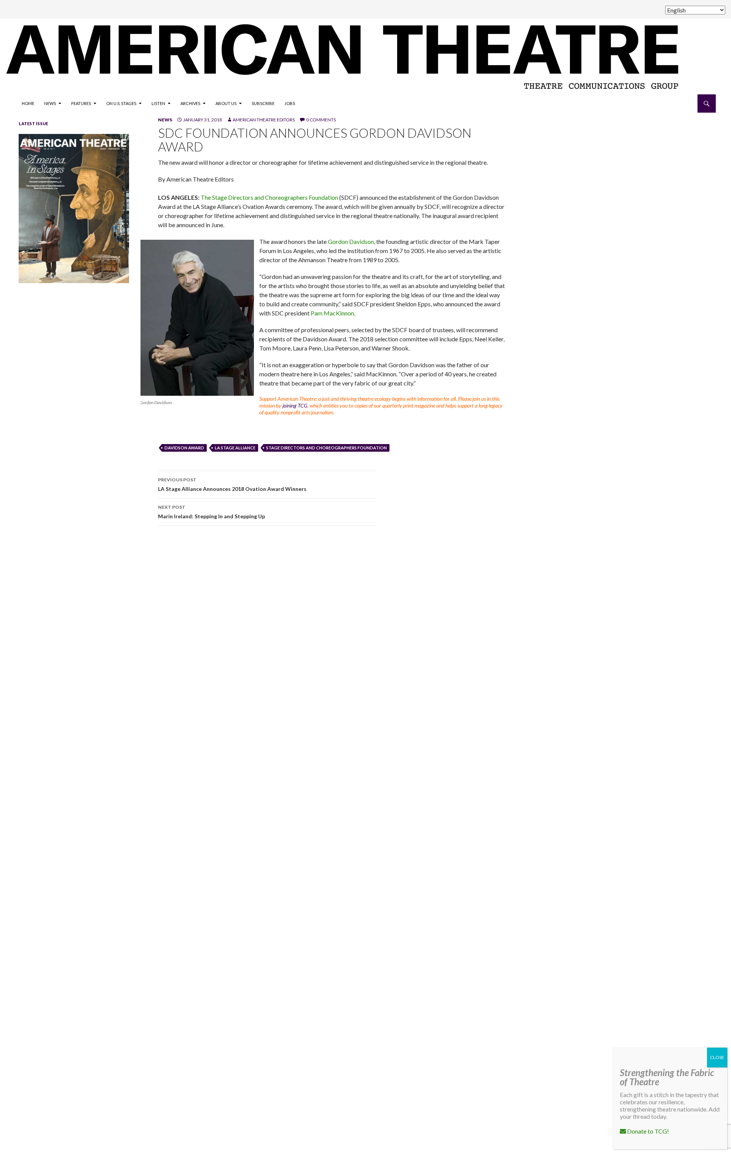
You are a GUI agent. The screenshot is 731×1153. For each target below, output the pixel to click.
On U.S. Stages (121, 103)
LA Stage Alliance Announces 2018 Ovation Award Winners (232, 484)
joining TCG (295, 405)
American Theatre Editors (264, 120)
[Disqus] (426, 639)
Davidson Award (184, 447)
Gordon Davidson (351, 241)
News (50, 103)
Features (81, 103)
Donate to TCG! (647, 1131)
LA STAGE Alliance (235, 447)
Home (28, 103)
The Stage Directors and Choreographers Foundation (269, 197)
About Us (225, 103)
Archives (190, 103)
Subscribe (263, 103)
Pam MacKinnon (332, 313)
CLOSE (717, 1057)
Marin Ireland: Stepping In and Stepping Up (211, 511)
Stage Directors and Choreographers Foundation (326, 447)
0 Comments (321, 120)
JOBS (289, 103)
